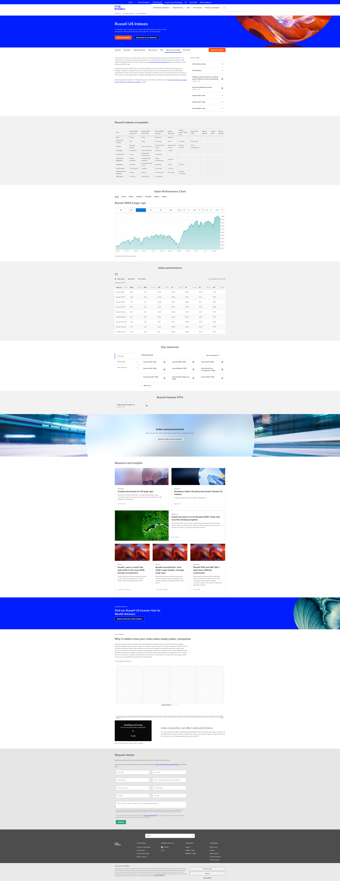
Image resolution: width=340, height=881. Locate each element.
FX (186, 2)
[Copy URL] (133, 731)
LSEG (130, 2)
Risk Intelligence (206, 2)
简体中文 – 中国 (190, 853)
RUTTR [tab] (124, 197)
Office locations (214, 860)
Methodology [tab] (121, 362)
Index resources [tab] (122, 367)
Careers (212, 850)
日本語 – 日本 (189, 850)
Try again (133, 736)
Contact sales (141, 850)
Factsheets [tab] (120, 356)
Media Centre (214, 853)
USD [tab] (116, 274)
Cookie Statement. (159, 875)
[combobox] (133, 788)
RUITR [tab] (117, 197)
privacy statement (149, 815)
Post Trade (193, 2)
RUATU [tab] (131, 197)
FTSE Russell (157, 2)
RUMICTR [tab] (139, 197)
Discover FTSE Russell (143, 847)
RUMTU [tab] (156, 197)
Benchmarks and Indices (129, 13)
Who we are (213, 847)
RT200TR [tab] (148, 197)
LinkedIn (166, 847)
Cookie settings (208, 878)
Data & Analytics (144, 2)
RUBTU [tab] (164, 197)
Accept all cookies (207, 869)
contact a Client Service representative (167, 764)
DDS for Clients (141, 857)
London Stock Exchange (173, 2)
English (187, 847)
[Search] (224, 7)
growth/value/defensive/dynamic (160, 62)
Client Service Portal (143, 853)
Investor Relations (215, 857)
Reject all (207, 873)
